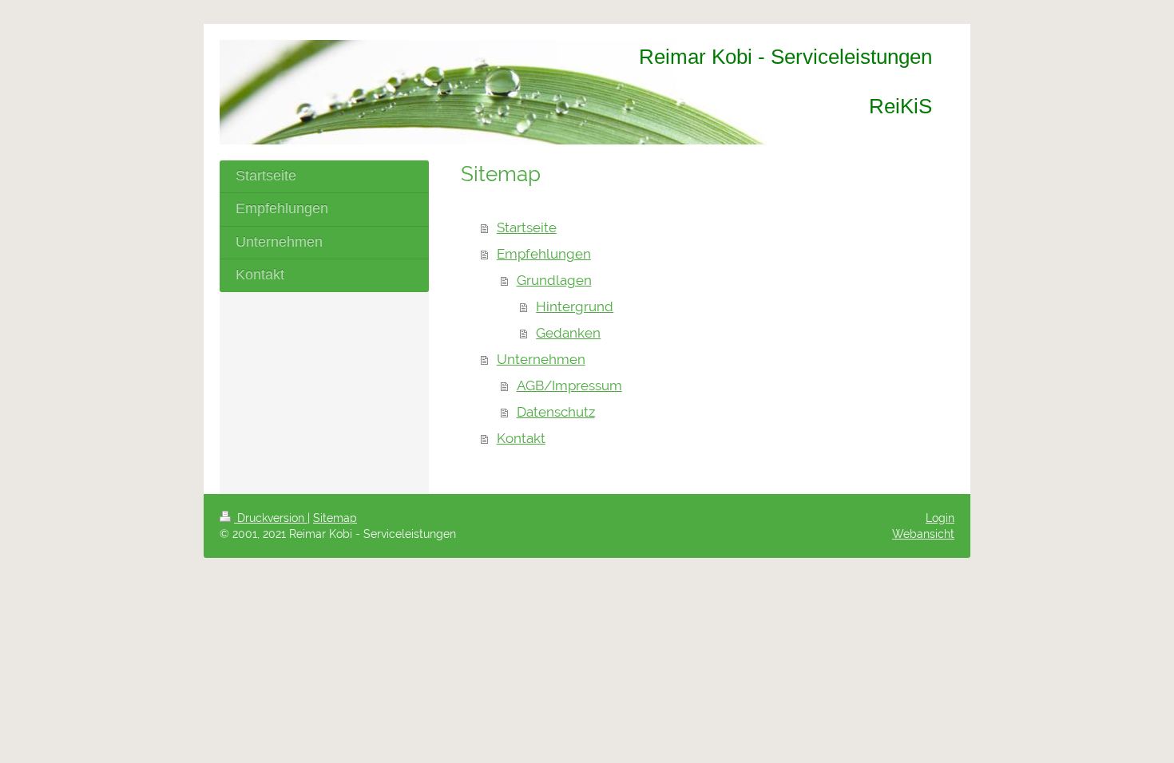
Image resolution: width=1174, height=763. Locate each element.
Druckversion (270, 518)
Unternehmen (541, 359)
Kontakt (521, 438)
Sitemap (335, 518)
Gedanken (568, 333)
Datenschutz (556, 412)
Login (940, 518)
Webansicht (923, 534)
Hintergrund (574, 306)
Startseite (527, 227)
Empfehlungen (544, 254)
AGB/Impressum (569, 385)
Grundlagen (554, 280)
